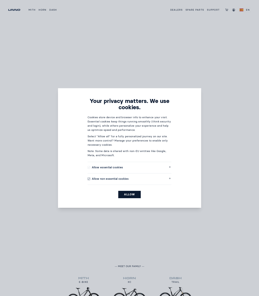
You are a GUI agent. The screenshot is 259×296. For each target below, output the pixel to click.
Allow (129, 194)
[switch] (105, 167)
